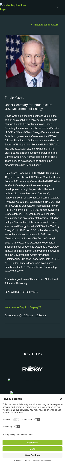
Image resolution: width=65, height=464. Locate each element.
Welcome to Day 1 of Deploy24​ (23, 307)
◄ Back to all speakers (44, 24)
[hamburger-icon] (57, 7)
